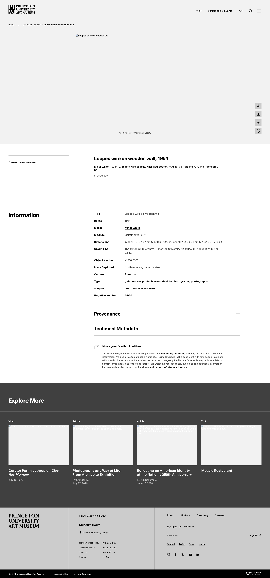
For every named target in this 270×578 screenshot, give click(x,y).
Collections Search (32, 24)
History (185, 515)
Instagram (168, 554)
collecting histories (173, 353)
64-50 (128, 295)
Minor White (132, 227)
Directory (202, 515)
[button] (24, 521)
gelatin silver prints (137, 281)
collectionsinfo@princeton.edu (168, 366)
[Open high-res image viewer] (258, 106)
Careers (220, 515)
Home (11, 24)
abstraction (132, 288)
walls (144, 288)
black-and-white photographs (170, 281)
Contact (171, 544)
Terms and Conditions (81, 574)
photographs (199, 281)
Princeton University (36, 574)
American (131, 274)
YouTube (190, 554)
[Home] (22, 9)
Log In (202, 544)
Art (241, 10)
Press (191, 544)
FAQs (182, 544)
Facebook (175, 554)
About (170, 515)
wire (152, 288)
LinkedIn (197, 554)
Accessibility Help (61, 574)
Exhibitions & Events (220, 10)
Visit (199, 10)
